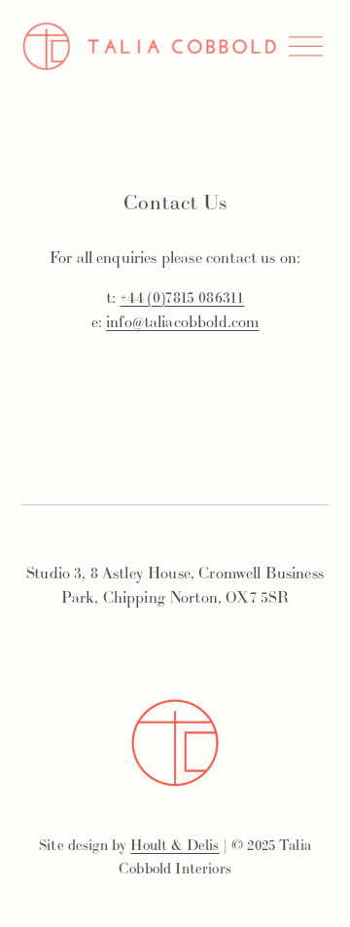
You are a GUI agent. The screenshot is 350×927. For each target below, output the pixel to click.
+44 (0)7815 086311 (182, 297)
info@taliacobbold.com (182, 321)
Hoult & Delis (174, 844)
